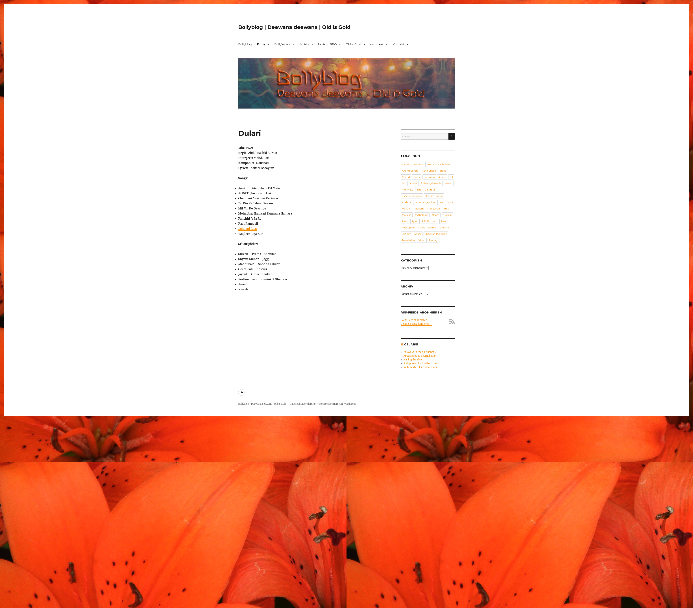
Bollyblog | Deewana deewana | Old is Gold (294, 27)
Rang (421, 227)
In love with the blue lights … (420, 352)
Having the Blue (413, 359)
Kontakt (398, 44)
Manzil (406, 208)
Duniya (413, 183)
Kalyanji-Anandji (412, 195)
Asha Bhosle (429, 170)
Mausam (418, 208)
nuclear (447, 214)
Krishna (406, 202)
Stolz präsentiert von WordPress (337, 403)
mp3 (446, 208)
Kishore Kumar (434, 195)
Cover (416, 177)
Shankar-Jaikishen (436, 233)
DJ (403, 183)
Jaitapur (430, 189)
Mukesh (406, 214)
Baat (443, 170)
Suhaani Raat (247, 228)
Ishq (419, 189)
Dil (451, 177)
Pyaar (415, 221)
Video (422, 240)
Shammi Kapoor (411, 233)
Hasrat (448, 183)
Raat (443, 221)
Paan (405, 221)
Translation (408, 240)
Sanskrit (444, 227)
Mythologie (421, 214)
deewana (429, 177)
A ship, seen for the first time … (421, 363)
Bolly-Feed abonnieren (414, 320)
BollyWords (282, 44)
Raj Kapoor (408, 227)
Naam (435, 214)
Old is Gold (353, 44)
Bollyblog (245, 44)
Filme (261, 44)
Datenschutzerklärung (303, 403)
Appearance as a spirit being (420, 355)
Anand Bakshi (410, 170)
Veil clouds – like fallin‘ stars (420, 367)
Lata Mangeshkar (425, 202)
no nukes (377, 44)
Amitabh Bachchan (438, 164)
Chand (406, 177)
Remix (432, 227)
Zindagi (433, 240)
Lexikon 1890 (327, 44)
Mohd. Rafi (433, 208)
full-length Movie (431, 183)
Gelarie (411, 344)
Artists (304, 44)
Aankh (406, 164)
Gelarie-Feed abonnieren (415, 323)
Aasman (418, 164)
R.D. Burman (429, 221)
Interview (407, 189)
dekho (442, 177)
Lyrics (449, 202)
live (441, 202)
